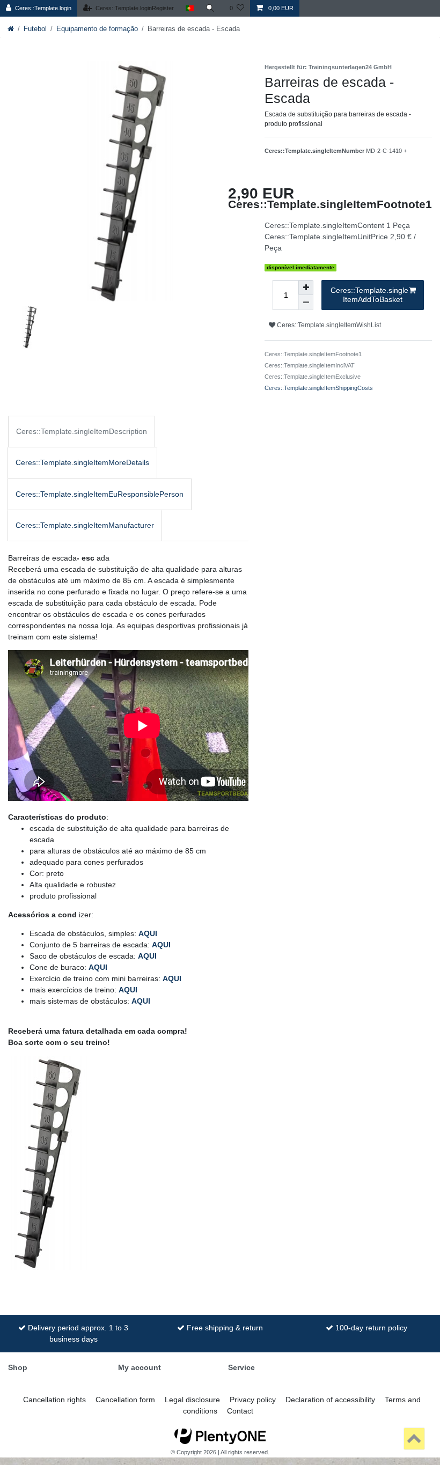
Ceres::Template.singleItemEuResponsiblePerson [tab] (100, 494)
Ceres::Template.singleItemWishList (328, 325)
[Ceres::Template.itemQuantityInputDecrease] (305, 302)
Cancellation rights (54, 1399)
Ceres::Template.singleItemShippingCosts (319, 388)
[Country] (190, 8)
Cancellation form (125, 1399)
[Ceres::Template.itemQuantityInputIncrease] (305, 287)
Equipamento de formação (97, 29)
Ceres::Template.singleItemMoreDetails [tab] (82, 462)
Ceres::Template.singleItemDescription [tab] (81, 431)
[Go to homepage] (11, 29)
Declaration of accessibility (330, 1399)
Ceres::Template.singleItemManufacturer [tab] (85, 525)
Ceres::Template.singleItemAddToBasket (369, 295)
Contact (240, 1411)
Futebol (35, 29)
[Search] (212, 8)
